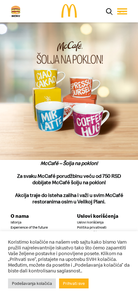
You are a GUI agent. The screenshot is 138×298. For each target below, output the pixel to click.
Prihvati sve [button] (74, 283)
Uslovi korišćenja (90, 222)
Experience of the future (29, 227)
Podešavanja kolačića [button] (32, 283)
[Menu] (122, 11)
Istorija (16, 222)
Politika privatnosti (92, 227)
